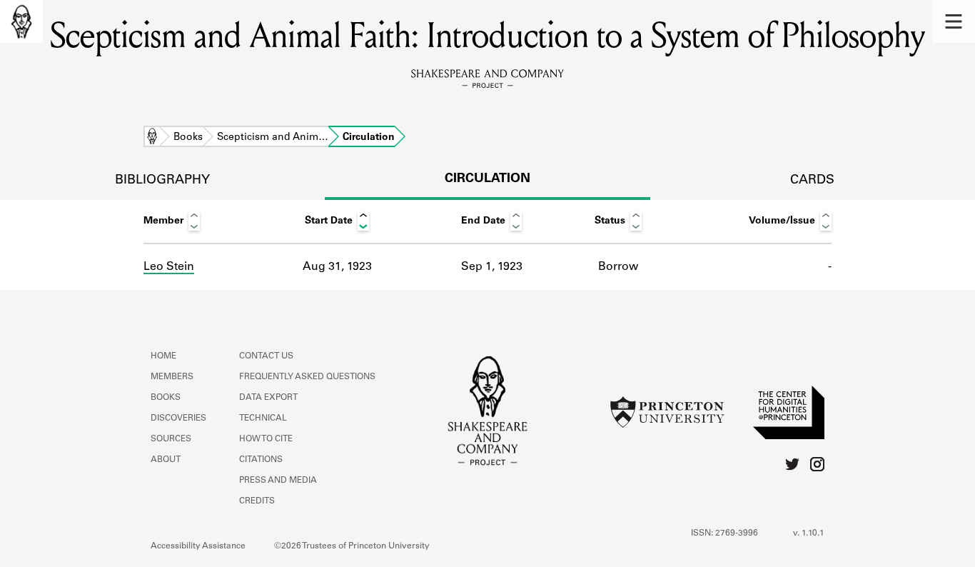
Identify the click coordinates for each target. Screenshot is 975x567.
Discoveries (178, 418)
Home (152, 138)
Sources (171, 439)
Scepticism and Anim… (272, 138)
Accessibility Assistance (198, 546)
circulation (487, 179)
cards (812, 180)
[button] (953, 21)
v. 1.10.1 (808, 533)
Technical (263, 418)
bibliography (162, 180)
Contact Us (266, 356)
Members (172, 377)
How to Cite (266, 439)
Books (188, 138)
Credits (257, 501)
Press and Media (278, 480)
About (166, 460)
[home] (21, 21)
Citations (261, 460)
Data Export (268, 397)
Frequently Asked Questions (307, 377)
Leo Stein (168, 267)
